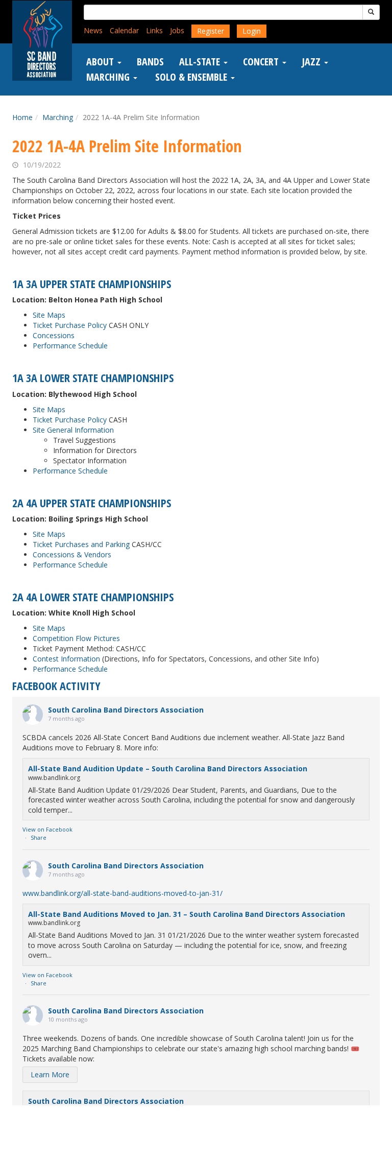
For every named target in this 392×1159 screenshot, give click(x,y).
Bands (150, 62)
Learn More (50, 1074)
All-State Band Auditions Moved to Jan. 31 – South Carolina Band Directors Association (186, 914)
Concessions (54, 335)
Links (154, 30)
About (101, 62)
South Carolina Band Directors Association (126, 710)
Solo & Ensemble (191, 77)
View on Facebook (47, 829)
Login (251, 31)
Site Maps (49, 315)
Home (22, 117)
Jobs (177, 30)
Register (210, 31)
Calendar (124, 30)
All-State (201, 62)
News (93, 30)
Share (38, 837)
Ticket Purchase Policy (70, 325)
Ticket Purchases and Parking (81, 544)
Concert (262, 62)
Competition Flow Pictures (76, 638)
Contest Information (66, 659)
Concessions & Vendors (72, 554)
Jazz (312, 62)
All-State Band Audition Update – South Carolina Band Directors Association (167, 768)
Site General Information (73, 430)
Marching (109, 77)
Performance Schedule (70, 345)
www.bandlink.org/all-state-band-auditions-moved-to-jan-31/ (122, 893)
